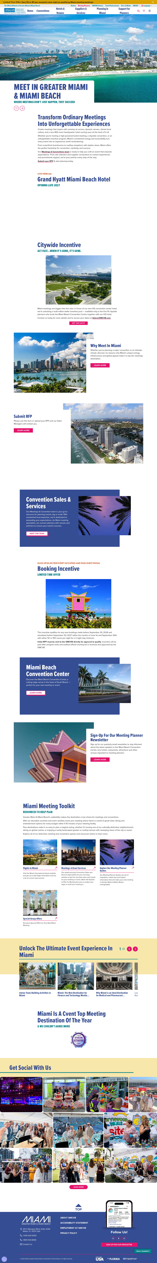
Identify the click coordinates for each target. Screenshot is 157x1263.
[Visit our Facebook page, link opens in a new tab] (119, 1238)
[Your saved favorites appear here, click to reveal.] (144, 10)
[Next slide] (135, 949)
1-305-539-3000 (30, 1235)
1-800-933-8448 (29, 1240)
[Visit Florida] (113, 1259)
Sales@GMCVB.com (101, 317)
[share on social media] (22, 108)
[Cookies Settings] (4, 1259)
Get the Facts (78, 323)
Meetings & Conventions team (55, 151)
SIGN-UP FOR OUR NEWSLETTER (119, 1244)
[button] (138, 10)
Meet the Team (37, 533)
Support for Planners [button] (124, 10)
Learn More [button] (100, 365)
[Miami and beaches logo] (36, 1220)
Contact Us (27, 1244)
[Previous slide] (129, 949)
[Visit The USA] (100, 1259)
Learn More (36, 692)
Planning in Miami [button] (102, 10)
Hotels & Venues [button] (60, 10)
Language (146, 6)
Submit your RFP (45, 161)
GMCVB (135, 6)
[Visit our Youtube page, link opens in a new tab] (124, 1238)
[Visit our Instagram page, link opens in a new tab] (113, 1238)
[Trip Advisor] (130, 1258)
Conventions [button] (43, 11)
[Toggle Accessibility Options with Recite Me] (150, 10)
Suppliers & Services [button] (81, 10)
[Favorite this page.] (16, 108)
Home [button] (30, 11)
